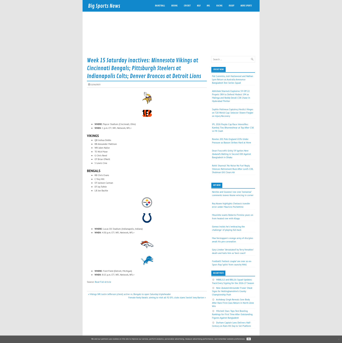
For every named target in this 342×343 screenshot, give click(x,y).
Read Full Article (103, 281)
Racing (219, 5)
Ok (249, 339)
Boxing (174, 5)
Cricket (187, 5)
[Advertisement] (171, 36)
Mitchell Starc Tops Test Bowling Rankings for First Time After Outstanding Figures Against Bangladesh (232, 314)
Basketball (160, 5)
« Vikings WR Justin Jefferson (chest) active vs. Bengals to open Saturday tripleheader (129, 294)
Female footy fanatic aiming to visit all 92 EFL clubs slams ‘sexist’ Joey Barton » (167, 297)
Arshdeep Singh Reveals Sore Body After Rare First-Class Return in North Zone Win (233, 303)
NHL (208, 5)
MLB (198, 5)
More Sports (246, 5)
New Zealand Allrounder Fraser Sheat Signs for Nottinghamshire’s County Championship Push (232, 291)
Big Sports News (104, 6)
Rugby (231, 5)
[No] (338, 339)
